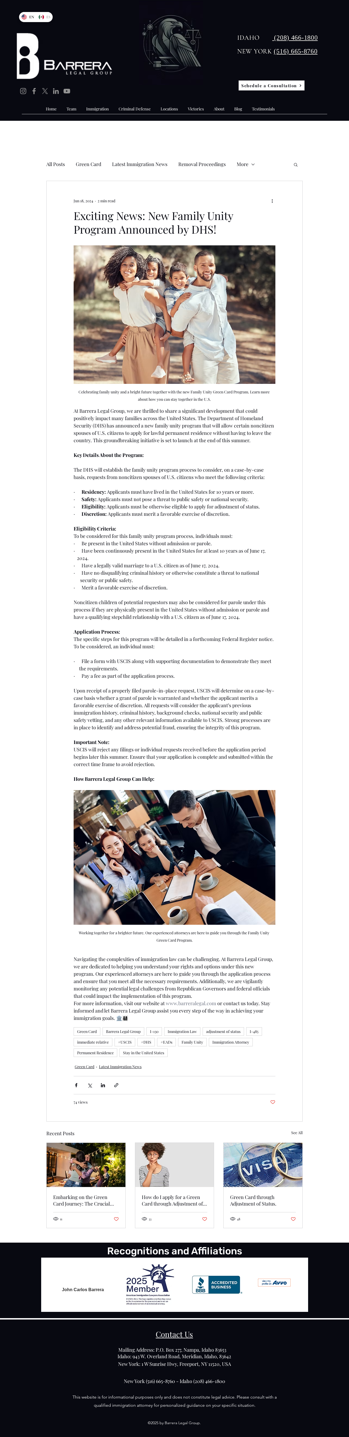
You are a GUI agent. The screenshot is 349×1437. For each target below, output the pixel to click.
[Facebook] (34, 91)
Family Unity (192, 1042)
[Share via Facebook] (76, 1085)
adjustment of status (223, 1031)
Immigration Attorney (230, 1042)
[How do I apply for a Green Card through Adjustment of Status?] (174, 1165)
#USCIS (125, 1042)
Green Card (88, 164)
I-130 (154, 1031)
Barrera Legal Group (123, 1031)
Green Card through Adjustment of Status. (253, 1200)
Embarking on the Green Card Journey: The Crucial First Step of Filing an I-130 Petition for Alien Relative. (82, 1200)
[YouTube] (67, 91)
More (242, 164)
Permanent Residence (95, 1052)
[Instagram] (23, 91)
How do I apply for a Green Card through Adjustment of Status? (172, 1200)
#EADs (166, 1042)
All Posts (55, 164)
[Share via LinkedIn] (103, 1085)
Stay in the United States (143, 1052)
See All (297, 1132)
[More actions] (272, 200)
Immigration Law (182, 1031)
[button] (295, 164)
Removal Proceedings (202, 164)
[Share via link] (116, 1085)
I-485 (254, 1031)
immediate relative (93, 1042)
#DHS (146, 1042)
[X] (45, 91)
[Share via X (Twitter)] (89, 1085)
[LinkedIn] (56, 91)
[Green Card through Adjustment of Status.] (263, 1165)
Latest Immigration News (139, 164)
